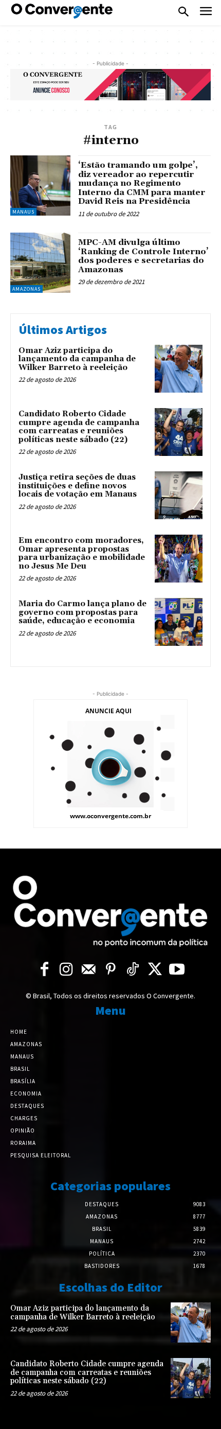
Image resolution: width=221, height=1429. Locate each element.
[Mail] (88, 969)
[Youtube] (177, 969)
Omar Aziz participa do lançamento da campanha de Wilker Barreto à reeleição (77, 359)
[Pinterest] (110, 969)
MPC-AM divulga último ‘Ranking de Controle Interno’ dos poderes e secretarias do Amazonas (143, 256)
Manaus (23, 211)
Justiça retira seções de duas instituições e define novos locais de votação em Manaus (78, 485)
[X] (154, 969)
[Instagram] (66, 969)
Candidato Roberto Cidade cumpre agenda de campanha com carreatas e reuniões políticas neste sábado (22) (79, 427)
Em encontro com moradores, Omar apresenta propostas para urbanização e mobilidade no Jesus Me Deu (82, 553)
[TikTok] (132, 969)
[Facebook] (44, 969)
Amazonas (26, 289)
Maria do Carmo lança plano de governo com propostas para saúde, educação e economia (82, 612)
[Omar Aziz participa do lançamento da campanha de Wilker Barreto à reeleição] (178, 369)
